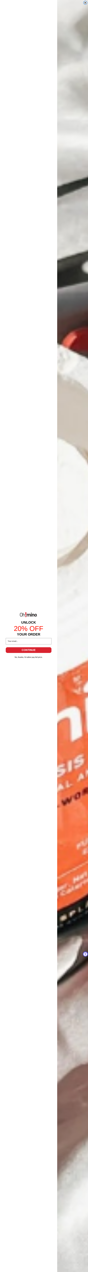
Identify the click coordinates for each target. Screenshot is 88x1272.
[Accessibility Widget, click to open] (85, 954)
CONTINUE (29, 650)
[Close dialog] (85, 3)
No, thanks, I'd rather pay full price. (29, 657)
